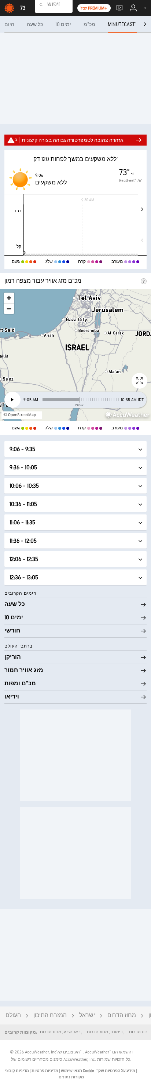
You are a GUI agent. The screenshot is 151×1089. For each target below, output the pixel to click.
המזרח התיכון (50, 1015)
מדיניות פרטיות (44, 1070)
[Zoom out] (9, 308)
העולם (13, 1015)
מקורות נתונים (71, 1077)
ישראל (87, 1015)
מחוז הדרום (121, 1015)
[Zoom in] (9, 298)
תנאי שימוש (71, 1070)
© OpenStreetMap (19, 415)
